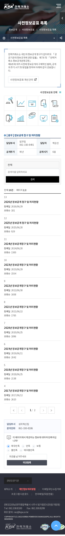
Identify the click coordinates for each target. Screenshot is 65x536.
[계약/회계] (44, 103)
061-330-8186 (25, 428)
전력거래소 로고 (16, 6)
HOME (4, 38)
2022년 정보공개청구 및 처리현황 (21, 285)
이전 (21, 410)
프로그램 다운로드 (19, 494)
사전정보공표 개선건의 (21, 79)
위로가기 (56, 526)
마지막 (51, 410)
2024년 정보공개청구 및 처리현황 (21, 243)
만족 (28, 445)
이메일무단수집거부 (51, 489)
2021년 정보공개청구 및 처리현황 (21, 306)
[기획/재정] (32, 103)
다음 (43, 410)
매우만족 (15, 445)
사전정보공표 (28, 29)
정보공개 (13, 29)
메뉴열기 (58, 6)
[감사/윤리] (9, 118)
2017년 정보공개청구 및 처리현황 (21, 390)
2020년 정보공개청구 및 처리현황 (21, 327)
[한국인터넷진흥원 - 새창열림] (45, 525)
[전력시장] (21, 103)
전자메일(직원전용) (44, 494)
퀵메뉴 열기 (62, 18)
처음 (13, 410)
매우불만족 (29, 450)
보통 (38, 445)
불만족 (14, 450)
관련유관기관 (13, 480)
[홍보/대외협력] (32, 118)
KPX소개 (8, 489)
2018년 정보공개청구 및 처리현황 (21, 369)
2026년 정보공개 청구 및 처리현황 (21, 202)
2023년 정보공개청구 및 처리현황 (21, 264)
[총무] (55, 103)
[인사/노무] (21, 118)
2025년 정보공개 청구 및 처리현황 (21, 222)
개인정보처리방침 (27, 489)
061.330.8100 (15, 508)
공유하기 (61, 38)
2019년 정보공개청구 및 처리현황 (21, 348)
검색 (32, 179)
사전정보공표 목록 (47, 29)
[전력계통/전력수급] (9, 103)
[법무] (55, 118)
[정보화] (44, 118)
